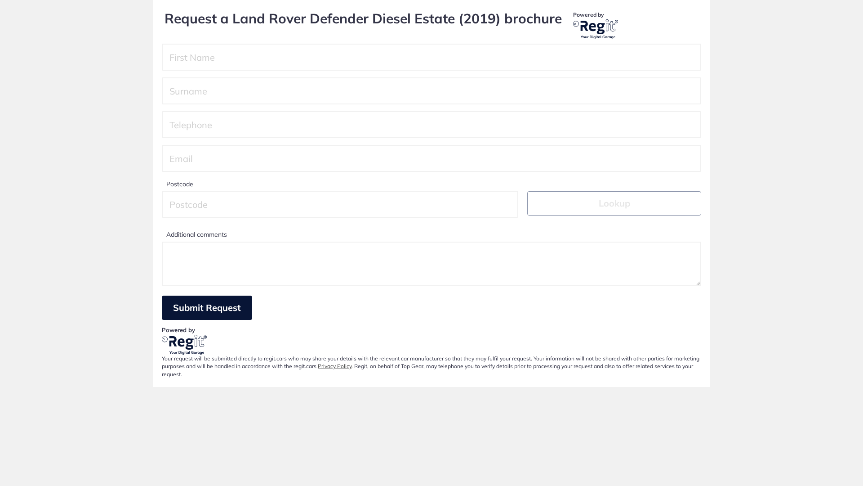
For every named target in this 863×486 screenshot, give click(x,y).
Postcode (179, 184)
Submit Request (207, 307)
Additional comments (196, 234)
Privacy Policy (334, 366)
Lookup (614, 203)
